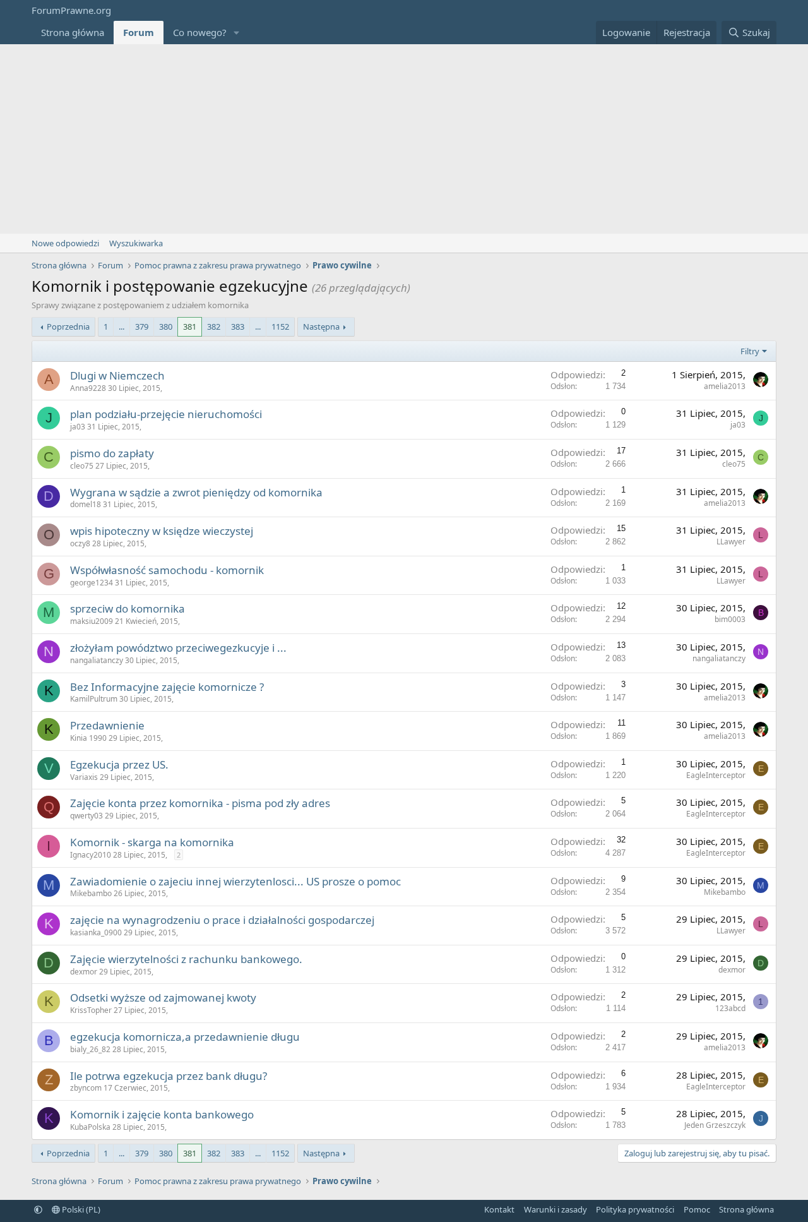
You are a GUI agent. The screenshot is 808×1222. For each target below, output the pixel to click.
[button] (237, 32)
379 (141, 326)
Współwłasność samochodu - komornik (167, 570)
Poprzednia (68, 326)
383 (237, 326)
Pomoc (697, 1209)
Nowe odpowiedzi (65, 243)
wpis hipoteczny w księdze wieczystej (161, 531)
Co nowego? (200, 32)
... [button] (121, 326)
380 (165, 326)
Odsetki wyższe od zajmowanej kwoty (163, 997)
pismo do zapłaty (112, 453)
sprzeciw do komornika (127, 608)
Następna (321, 326)
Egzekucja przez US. (119, 764)
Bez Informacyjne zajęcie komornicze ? (167, 687)
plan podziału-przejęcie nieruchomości (166, 414)
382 (213, 326)
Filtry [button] (749, 351)
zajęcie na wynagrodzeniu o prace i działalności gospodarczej (222, 920)
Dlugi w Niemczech (117, 375)
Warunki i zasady (555, 1209)
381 (189, 326)
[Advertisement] (404, 139)
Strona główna (72, 32)
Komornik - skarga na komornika (152, 842)
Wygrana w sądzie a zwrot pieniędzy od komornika (196, 492)
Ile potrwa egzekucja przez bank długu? (168, 1076)
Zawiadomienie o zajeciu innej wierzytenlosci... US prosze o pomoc (235, 881)
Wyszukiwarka (136, 243)
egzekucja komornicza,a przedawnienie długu (185, 1036)
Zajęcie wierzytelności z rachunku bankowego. (186, 959)
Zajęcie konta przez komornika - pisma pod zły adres (200, 803)
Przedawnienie (107, 725)
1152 (280, 326)
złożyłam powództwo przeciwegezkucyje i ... (178, 647)
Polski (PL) (80, 1209)
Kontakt (499, 1209)
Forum (138, 32)
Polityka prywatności (635, 1209)
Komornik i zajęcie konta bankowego (162, 1114)
